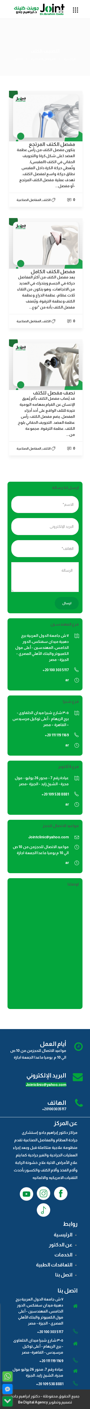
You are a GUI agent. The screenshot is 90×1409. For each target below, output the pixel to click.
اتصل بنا (63, 1274)
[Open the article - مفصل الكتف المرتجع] (45, 116)
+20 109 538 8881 (49, 1384)
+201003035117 (54, 1109)
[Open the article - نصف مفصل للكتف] (45, 364)
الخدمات (63, 1254)
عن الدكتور (60, 1244)
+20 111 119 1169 (51, 1361)
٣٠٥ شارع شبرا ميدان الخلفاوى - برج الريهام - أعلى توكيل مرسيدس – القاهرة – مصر (40, 719)
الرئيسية (70, 59)
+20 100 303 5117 (50, 1332)
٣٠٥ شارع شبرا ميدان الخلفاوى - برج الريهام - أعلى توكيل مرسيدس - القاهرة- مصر (38, 1346)
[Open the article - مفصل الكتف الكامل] (45, 243)
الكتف (46, 200)
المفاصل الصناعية (43, 59)
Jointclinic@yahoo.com (48, 837)
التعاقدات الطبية (54, 1264)
